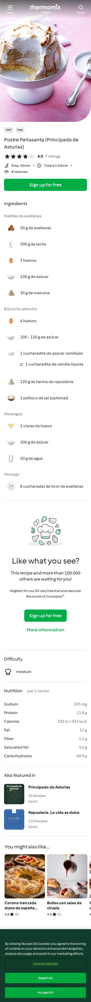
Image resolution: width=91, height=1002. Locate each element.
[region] (45, 965)
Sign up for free (45, 185)
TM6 (20, 130)
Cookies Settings (45, 963)
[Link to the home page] (45, 9)
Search (81, 12)
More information (45, 630)
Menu (10, 12)
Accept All (45, 992)
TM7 (9, 130)
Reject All (45, 978)
